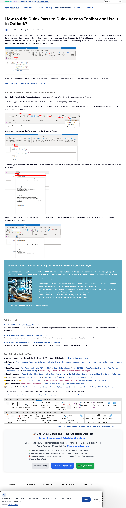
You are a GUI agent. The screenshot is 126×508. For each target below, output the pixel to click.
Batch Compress (50, 377)
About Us (88, 484)
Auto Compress (87, 377)
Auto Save (62, 377)
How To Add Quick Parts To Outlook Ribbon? (21, 325)
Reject (96, 499)
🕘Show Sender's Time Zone (73, 384)
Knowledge (30, 484)
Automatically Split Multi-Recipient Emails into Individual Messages (65, 371)
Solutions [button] (28, 7)
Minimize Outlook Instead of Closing (92, 380)
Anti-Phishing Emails (52, 384)
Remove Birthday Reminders (102, 387)
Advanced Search (95, 374)
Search (90, 7)
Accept (86, 499)
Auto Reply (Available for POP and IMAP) (36, 368)
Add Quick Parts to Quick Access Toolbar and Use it (25, 83)
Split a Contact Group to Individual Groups (73, 387)
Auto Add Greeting (30, 371)
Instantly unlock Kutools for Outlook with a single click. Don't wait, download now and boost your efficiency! (44, 395)
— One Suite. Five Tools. (26, 2)
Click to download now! (78, 358)
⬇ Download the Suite (62, 466)
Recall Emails (27, 374)
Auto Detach (74, 377)
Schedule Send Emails (62, 368)
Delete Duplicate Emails (78, 374)
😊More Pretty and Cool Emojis (31, 380)
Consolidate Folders (112, 374)
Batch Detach (36, 377)
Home (12, 484)
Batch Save (24, 377)
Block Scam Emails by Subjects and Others (50, 374)
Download (39, 7)
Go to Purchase (108, 426)
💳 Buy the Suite (85, 466)
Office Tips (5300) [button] (63, 7)
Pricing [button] (49, 7)
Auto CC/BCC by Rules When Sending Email (89, 368)
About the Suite (40, 466)
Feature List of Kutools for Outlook (70, 426)
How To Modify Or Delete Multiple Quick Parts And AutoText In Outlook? (32, 343)
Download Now (93, 426)
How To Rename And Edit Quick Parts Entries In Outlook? (26, 335)
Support (77, 7)
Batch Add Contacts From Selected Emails (39, 387)
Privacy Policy (68, 484)
